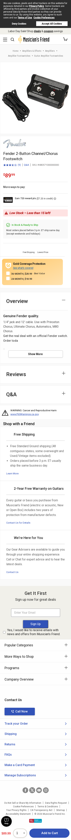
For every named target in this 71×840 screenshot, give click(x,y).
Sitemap (60, 810)
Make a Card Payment (20, 765)
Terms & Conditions (47, 806)
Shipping (11, 734)
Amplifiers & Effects (31, 50)
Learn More (12, 473)
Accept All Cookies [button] (52, 23)
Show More (35, 354)
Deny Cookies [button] (19, 23)
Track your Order (16, 723)
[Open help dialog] (6, 821)
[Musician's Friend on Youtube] (39, 790)
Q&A (26, 164)
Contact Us (12, 572)
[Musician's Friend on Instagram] (45, 790)
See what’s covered (23, 268)
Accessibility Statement (18, 814)
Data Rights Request (56, 803)
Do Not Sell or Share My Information (22, 803)
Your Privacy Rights (16, 810)
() (12, 165)
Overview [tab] (17, 301)
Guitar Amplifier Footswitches (48, 55)
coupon (48, 31)
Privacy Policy (36, 6)
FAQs (8, 754)
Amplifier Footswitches (19, 55)
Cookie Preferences (44, 17)
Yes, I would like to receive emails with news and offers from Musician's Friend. (33, 632)
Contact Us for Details (18, 522)
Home (15, 50)
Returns (10, 744)
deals (37, 31)
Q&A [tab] (11, 394)
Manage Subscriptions (20, 775)
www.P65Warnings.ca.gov (24, 414)
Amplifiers (50, 50)
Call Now (21, 711)
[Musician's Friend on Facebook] (25, 790)
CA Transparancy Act (41, 810)
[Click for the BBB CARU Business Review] (35, 821)
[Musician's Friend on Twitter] (32, 790)
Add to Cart (49, 833)
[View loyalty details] (55, 199)
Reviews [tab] (16, 374)
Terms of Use (25, 17)
